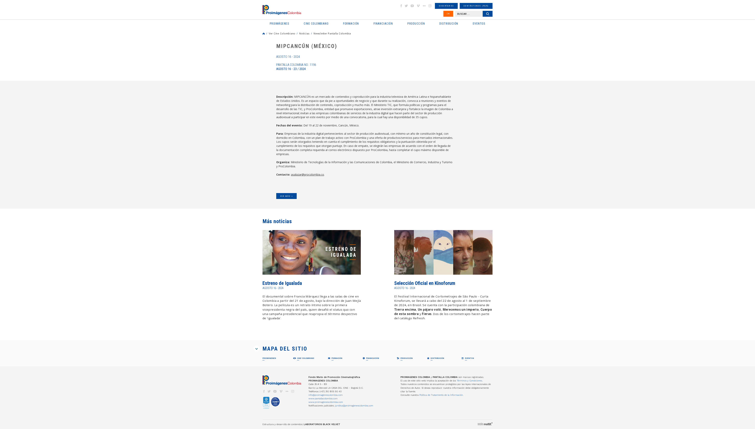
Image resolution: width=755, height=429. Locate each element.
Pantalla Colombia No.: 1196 (296, 67)
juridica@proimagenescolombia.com (354, 405)
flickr (424, 5)
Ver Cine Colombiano (282, 33)
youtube (412, 5)
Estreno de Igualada (282, 283)
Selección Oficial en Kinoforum (424, 283)
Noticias (304, 33)
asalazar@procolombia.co (307, 174)
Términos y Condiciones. (470, 380)
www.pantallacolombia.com (323, 398)
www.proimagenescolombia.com (325, 402)
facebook (401, 5)
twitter (406, 5)
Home (263, 34)
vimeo (418, 5)
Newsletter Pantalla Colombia (332, 33)
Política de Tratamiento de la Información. (441, 395)
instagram (430, 5)
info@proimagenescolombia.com (325, 395)
